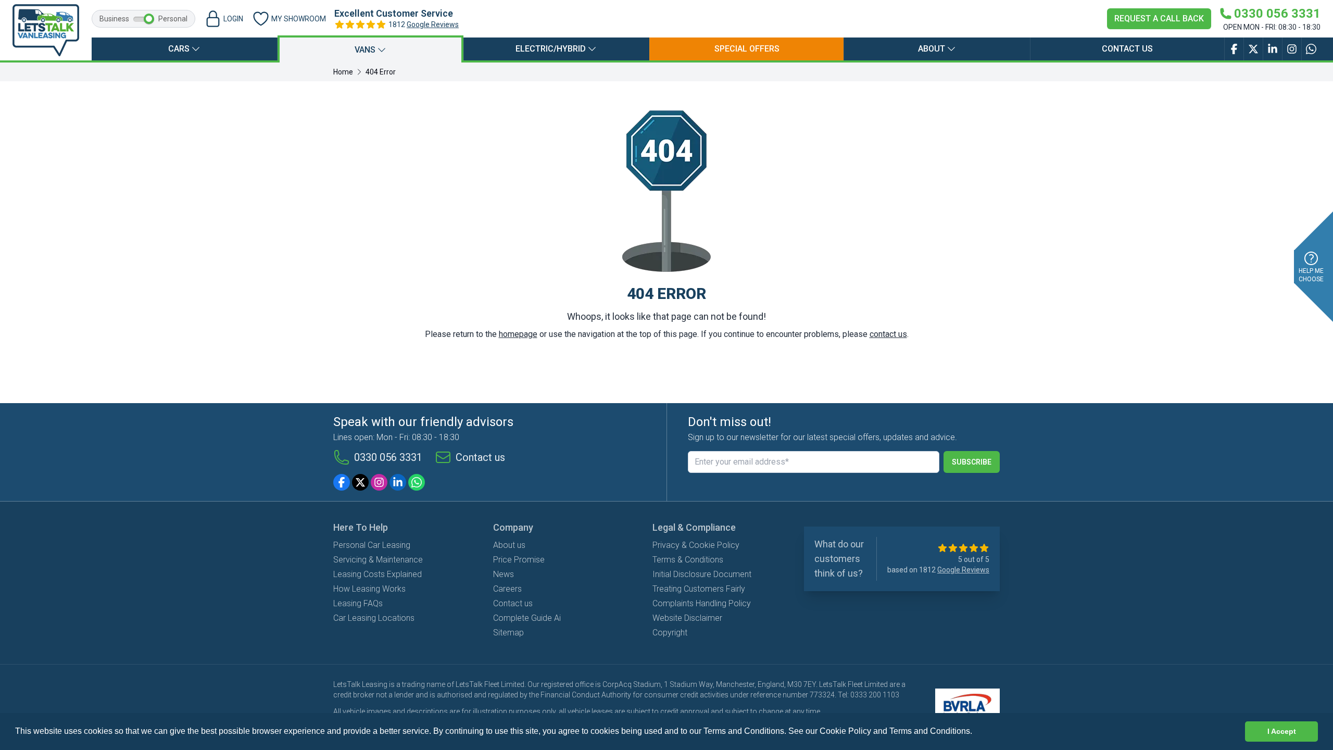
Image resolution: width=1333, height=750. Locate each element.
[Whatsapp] (416, 482)
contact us (888, 334)
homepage (518, 334)
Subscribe (971, 462)
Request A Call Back (1159, 18)
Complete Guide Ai (527, 618)
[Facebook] (341, 482)
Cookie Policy (845, 731)
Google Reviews (433, 24)
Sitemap (508, 633)
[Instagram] (379, 482)
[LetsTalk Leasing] (45, 30)
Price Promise (519, 560)
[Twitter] (360, 482)
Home (343, 72)
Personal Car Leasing (371, 545)
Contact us (1127, 49)
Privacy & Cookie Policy (695, 545)
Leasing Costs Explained (377, 574)
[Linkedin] (397, 482)
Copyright (669, 633)
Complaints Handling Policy (701, 603)
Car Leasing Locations (373, 618)
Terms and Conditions (929, 731)
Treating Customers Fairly (698, 589)
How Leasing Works (369, 589)
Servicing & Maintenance (378, 560)
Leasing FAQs (358, 603)
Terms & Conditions (687, 560)
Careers (507, 589)
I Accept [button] (1281, 731)
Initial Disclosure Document (701, 574)
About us (509, 545)
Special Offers (746, 49)
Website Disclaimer (687, 618)
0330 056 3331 (388, 457)
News (503, 574)
